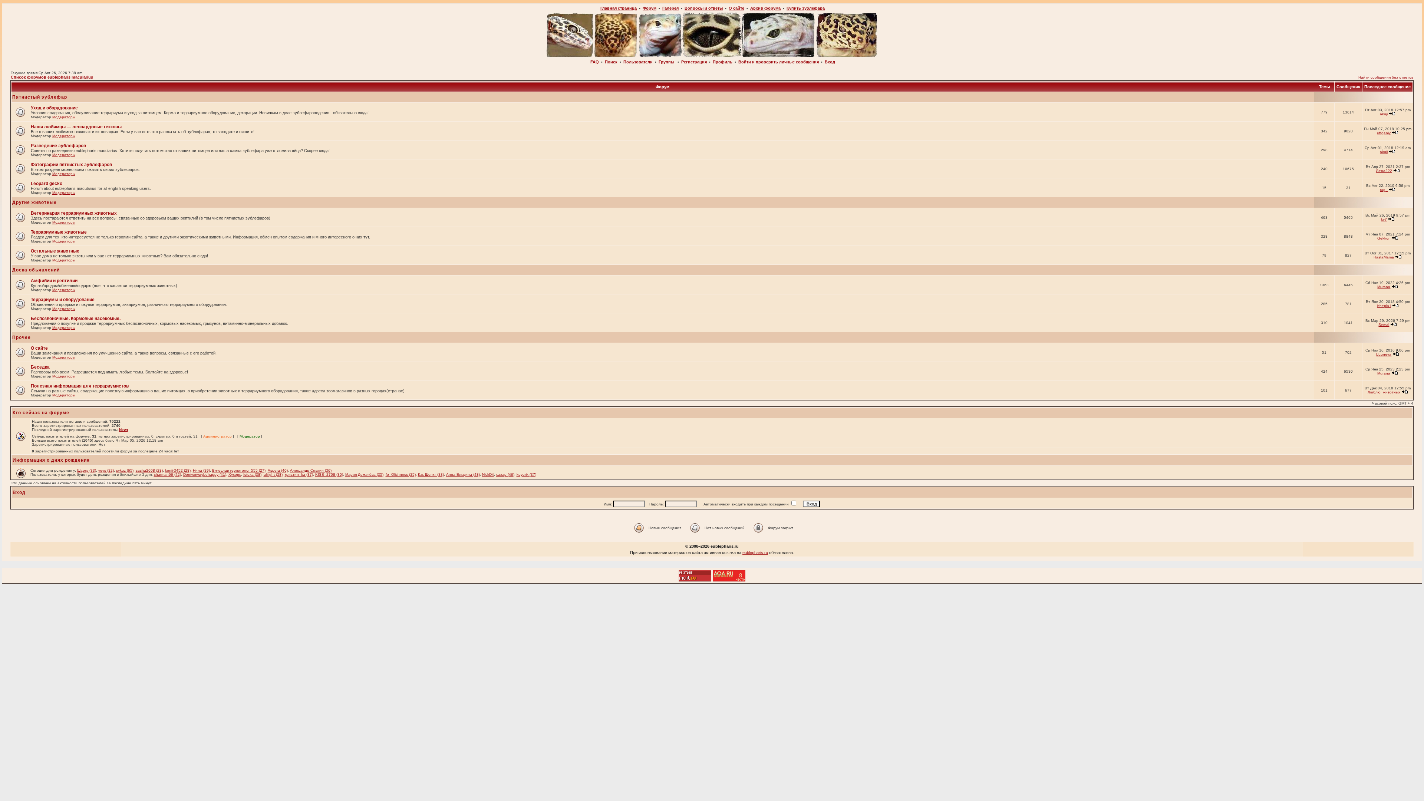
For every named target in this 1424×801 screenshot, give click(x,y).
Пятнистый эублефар (39, 97)
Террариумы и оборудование (63, 299)
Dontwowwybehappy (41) (204, 474)
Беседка (40, 367)
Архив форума (765, 8)
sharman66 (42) (167, 474)
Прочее (21, 337)
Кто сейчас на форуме (41, 412)
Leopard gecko (46, 183)
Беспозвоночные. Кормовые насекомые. (76, 318)
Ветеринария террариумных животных (74, 213)
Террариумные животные (59, 232)
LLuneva (1383, 354)
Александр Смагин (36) (311, 470)
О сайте (736, 8)
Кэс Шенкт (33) (431, 474)
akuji (1384, 114)
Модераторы (63, 117)
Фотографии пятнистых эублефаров (71, 164)
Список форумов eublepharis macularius (52, 77)
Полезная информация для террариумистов (80, 386)
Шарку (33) (86, 470)
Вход (830, 62)
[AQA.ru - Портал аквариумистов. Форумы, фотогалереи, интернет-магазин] (729, 579)
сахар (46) (505, 474)
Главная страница (618, 8)
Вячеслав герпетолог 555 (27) (239, 470)
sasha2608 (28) (149, 470)
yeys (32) (106, 470)
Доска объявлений (36, 270)
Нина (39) (201, 470)
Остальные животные (55, 251)
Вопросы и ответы (704, 8)
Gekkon (1384, 238)
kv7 (1384, 219)
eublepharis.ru (755, 552)
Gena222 (1384, 171)
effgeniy (1384, 133)
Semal (1383, 325)
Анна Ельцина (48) (463, 474)
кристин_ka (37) (299, 474)
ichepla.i (1384, 306)
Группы (666, 62)
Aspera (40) (278, 470)
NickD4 (488, 474)
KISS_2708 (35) (329, 474)
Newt (123, 430)
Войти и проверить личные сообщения (778, 62)
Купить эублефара (806, 8)
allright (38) (273, 474)
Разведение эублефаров (58, 145)
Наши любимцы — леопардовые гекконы (76, 126)
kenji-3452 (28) (178, 470)
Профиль (722, 62)
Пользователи (638, 62)
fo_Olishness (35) (401, 474)
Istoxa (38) (252, 474)
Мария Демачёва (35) (364, 474)
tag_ (1384, 190)
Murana (1383, 287)
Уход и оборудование (54, 108)
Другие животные (34, 202)
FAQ (594, 62)
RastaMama (1384, 257)
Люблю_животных (1384, 392)
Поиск (611, 62)
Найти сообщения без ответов (1385, 77)
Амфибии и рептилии (54, 280)
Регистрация (694, 62)
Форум (649, 8)
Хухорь (234, 474)
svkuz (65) (125, 470)
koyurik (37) (526, 474)
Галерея (670, 8)
